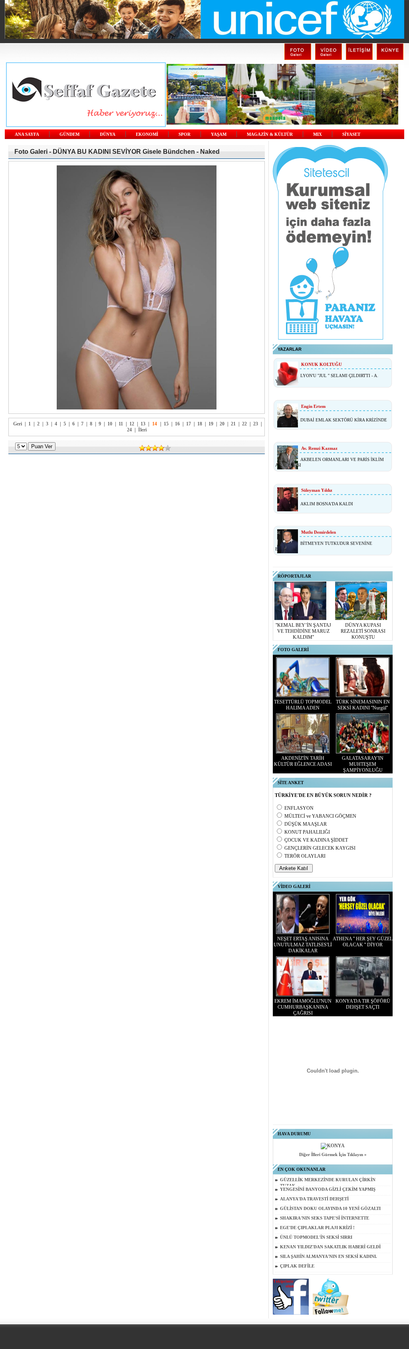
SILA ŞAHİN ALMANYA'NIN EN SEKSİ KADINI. (328, 1256)
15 (166, 424)
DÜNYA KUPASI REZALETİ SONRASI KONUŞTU (363, 631)
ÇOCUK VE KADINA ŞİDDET (316, 840)
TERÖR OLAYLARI (305, 856)
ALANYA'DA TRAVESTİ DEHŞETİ (314, 1199)
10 (109, 424)
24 (129, 430)
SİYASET (351, 134)
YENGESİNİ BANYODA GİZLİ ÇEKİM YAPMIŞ (327, 1189)
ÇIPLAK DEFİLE (297, 1266)
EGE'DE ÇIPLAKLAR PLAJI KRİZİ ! (317, 1228)
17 (188, 424)
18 (199, 424)
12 (131, 424)
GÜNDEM (69, 134)
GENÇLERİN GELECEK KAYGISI (319, 848)
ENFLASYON (299, 808)
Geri (17, 424)
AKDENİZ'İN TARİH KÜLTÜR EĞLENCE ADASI (303, 761)
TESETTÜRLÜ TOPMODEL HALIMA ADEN (303, 705)
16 (177, 424)
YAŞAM (218, 134)
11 (121, 424)
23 (255, 424)
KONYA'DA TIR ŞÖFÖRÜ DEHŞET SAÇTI (363, 1004)
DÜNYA (107, 134)
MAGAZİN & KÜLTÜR (270, 134)
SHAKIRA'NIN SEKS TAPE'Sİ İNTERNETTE (324, 1218)
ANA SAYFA (27, 134)
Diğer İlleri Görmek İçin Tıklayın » (333, 1154)
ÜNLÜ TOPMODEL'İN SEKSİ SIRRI (316, 1237)
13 (143, 424)
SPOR (185, 134)
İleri (142, 430)
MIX (317, 134)
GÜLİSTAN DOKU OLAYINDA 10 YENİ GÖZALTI (330, 1208)
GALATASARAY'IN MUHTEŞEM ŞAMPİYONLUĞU (362, 764)
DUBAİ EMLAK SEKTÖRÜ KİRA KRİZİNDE (343, 419)
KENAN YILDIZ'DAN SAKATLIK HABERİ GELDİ (330, 1247)
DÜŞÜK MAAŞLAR (305, 824)
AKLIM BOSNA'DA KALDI (326, 503)
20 (222, 424)
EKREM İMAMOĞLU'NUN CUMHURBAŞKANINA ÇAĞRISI (303, 1007)
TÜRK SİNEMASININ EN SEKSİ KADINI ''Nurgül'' (363, 705)
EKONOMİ (147, 134)
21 (233, 424)
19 (210, 424)
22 (244, 424)
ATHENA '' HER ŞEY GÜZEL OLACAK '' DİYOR (363, 942)
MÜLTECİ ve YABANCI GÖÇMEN (320, 816)
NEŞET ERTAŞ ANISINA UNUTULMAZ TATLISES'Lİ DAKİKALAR (303, 945)
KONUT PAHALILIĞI (307, 832)
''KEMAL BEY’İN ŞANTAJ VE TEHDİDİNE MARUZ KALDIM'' (303, 631)
